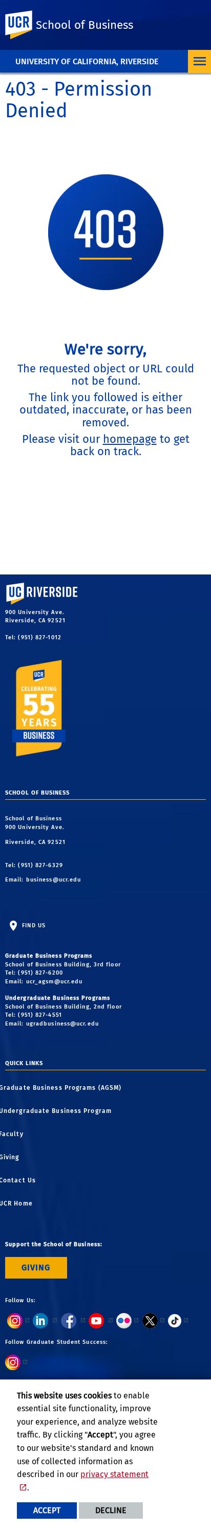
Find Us (33, 925)
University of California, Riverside (86, 61)
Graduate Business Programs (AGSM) (63, 1087)
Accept (46, 1510)
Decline (110, 1510)
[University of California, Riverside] (56, 602)
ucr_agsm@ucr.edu (54, 981)
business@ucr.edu (53, 879)
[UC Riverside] (25, 25)
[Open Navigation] (199, 61)
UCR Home (19, 1203)
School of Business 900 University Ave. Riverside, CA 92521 (36, 830)
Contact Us (20, 1180)
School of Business (84, 25)
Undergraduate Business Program (58, 1110)
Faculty (14, 1134)
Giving (12, 1157)
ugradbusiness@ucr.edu (62, 1023)
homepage (130, 439)
